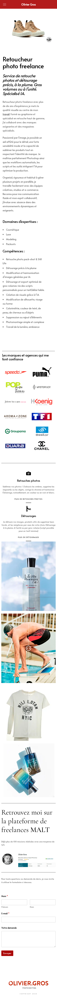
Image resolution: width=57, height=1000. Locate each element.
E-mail (5, 913)
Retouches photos (28, 480)
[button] (22, 40)
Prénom (4, 907)
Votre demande (9, 927)
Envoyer (7, 953)
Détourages (28, 516)
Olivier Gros (28, 4)
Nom (32, 907)
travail (6, 114)
